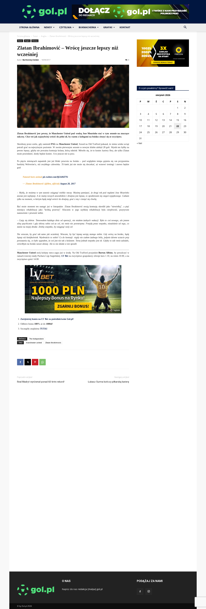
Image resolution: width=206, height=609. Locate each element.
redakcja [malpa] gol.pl (90, 589)
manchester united (34, 342)
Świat (35, 36)
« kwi (139, 143)
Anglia (44, 36)
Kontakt (125, 27)
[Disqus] (73, 434)
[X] (27, 362)
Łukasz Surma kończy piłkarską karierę (108, 381)
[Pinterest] (35, 362)
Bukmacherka (87, 27)
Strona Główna (29, 27)
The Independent (36, 338)
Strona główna (23, 36)
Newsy (48, 27)
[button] (185, 27)
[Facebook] (20, 362)
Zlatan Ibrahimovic (53, 342)
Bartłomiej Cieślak (31, 60)
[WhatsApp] (42, 362)
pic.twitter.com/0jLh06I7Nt (55, 177)
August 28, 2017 (67, 184)
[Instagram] (148, 591)
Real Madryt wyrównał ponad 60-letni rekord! (40, 381)
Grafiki (107, 27)
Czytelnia (65, 27)
